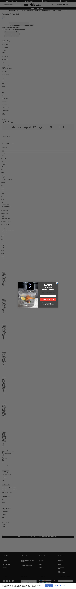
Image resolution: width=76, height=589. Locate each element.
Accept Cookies (49, 586)
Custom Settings (60, 585)
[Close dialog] (57, 283)
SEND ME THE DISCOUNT (48, 299)
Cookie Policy (33, 586)
